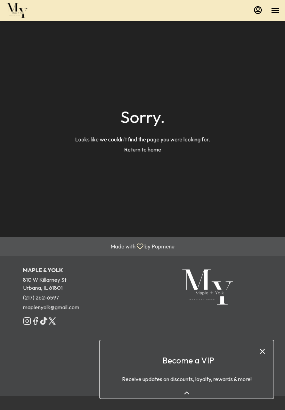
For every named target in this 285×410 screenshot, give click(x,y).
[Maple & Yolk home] (37, 10)
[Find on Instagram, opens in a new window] (27, 322)
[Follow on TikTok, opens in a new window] (44, 322)
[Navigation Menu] (275, 10)
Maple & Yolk (207, 287)
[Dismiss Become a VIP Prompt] (262, 351)
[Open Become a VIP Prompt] (186, 393)
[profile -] (258, 10)
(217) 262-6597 (41, 297)
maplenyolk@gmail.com (51, 307)
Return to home (142, 149)
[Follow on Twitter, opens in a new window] (52, 322)
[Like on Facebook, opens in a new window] (35, 322)
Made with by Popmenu (89, 246)
